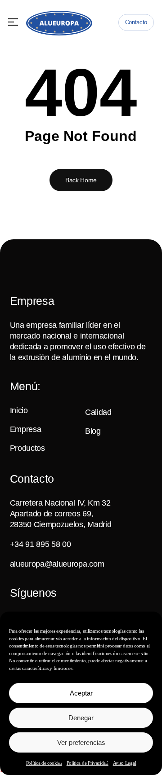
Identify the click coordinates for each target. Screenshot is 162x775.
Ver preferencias (81, 742)
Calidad (98, 412)
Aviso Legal (124, 763)
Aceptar (81, 693)
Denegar (81, 718)
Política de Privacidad (87, 763)
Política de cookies (44, 763)
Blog (93, 431)
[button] (13, 22)
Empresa (25, 429)
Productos (27, 448)
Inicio (19, 410)
